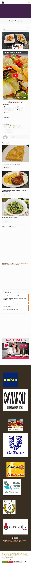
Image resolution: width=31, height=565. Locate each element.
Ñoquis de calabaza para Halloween (11, 309)
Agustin (13, 136)
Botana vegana (8, 129)
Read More (25, 561)
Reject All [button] (10, 561)
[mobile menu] (29, 2)
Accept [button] (4, 561)
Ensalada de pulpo (9, 132)
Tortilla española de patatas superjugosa (11, 164)
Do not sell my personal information (13, 559)
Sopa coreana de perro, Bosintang (9, 217)
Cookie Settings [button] (17, 561)
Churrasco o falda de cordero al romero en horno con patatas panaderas (14, 299)
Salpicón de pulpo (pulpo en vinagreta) (14, 127)
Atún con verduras (7, 306)
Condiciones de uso (7, 538)
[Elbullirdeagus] (3, 2)
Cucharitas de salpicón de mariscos (13, 125)
